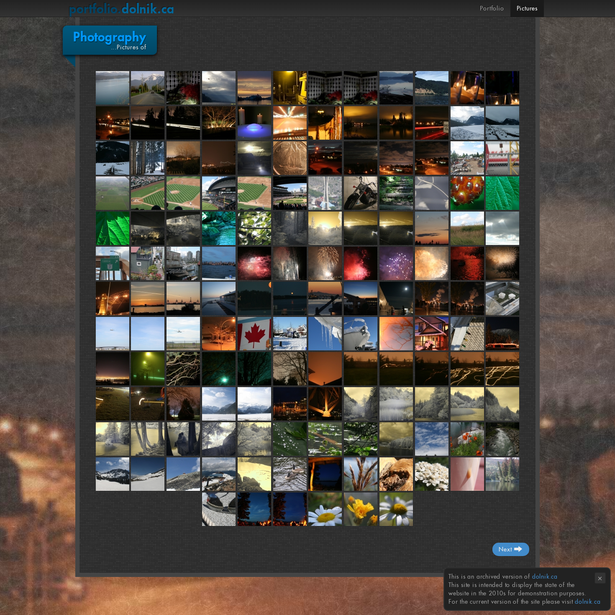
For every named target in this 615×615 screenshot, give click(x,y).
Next (506, 549)
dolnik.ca (121, 8)
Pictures (527, 8)
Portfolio (492, 8)
